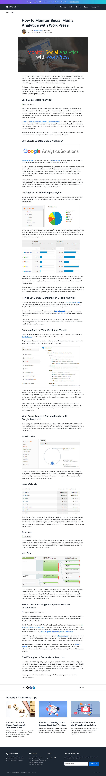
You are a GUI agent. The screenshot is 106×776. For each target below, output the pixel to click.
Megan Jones (38, 30)
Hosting (93, 7)
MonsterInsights (63, 636)
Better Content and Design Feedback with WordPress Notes (16, 724)
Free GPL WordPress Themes (37, 761)
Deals (86, 7)
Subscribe (94, 763)
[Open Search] (98, 7)
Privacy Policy (15, 772)
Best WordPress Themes (36, 762)
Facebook (25, 122)
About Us (8, 772)
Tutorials (63, 7)
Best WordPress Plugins (36, 764)
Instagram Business (40, 122)
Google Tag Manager (73, 302)
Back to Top (96, 772)
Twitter (31, 122)
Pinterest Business (54, 122)
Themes (78, 7)
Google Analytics (27, 160)
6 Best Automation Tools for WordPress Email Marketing (83, 723)
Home (7, 12)
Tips (56, 7)
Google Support (59, 311)
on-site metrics (55, 160)
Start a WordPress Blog (36, 757)
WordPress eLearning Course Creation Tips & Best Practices (52, 723)
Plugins (71, 7)
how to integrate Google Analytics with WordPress (56, 632)
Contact (34, 772)
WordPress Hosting (34, 759)
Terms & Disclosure (25, 772)
